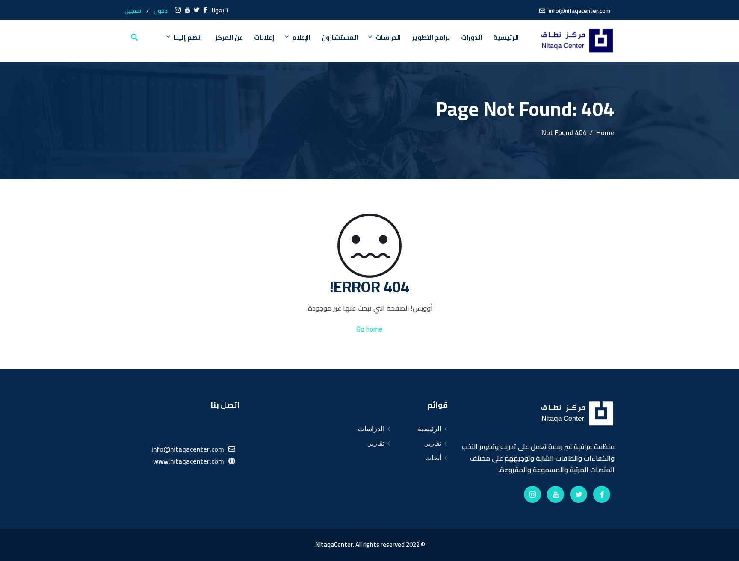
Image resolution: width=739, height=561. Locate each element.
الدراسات (388, 37)
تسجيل (133, 10)
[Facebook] (601, 494)
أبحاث (433, 458)
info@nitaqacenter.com (579, 10)
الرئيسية (506, 37)
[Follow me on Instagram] (178, 10)
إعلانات (264, 37)
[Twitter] (578, 494)
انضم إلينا (188, 37)
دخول (161, 10)
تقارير (433, 443)
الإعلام (301, 37)
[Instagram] (532, 494)
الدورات (471, 37)
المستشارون (340, 37)
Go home (369, 329)
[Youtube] (555, 494)
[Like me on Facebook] (205, 10)
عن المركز (229, 37)
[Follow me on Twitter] (196, 10)
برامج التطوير (431, 37)
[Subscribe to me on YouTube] (187, 10)
